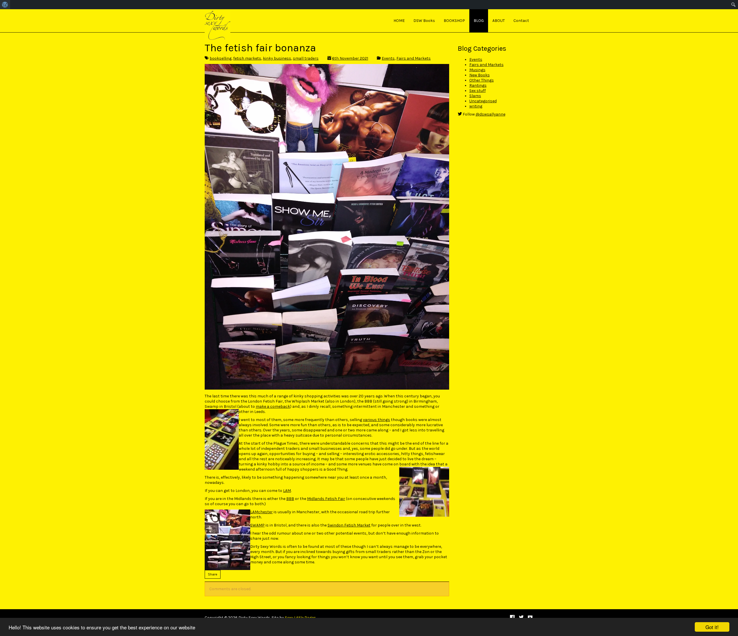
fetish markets (247, 58)
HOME (399, 20)
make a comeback (273, 406)
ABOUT (498, 20)
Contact (521, 20)
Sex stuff (477, 90)
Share (212, 574)
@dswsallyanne (490, 114)
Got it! (712, 627)
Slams (475, 95)
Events (388, 58)
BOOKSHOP (454, 20)
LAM (287, 490)
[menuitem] (5, 4)
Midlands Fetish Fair (326, 498)
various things (376, 419)
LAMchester (261, 511)
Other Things (481, 80)
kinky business (277, 58)
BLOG (479, 20)
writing (475, 106)
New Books (479, 75)
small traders (306, 58)
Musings (477, 69)
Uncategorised (483, 101)
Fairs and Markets (413, 58)
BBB (290, 498)
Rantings (478, 85)
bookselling (220, 58)
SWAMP (257, 525)
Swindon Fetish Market (348, 525)
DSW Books (424, 20)
